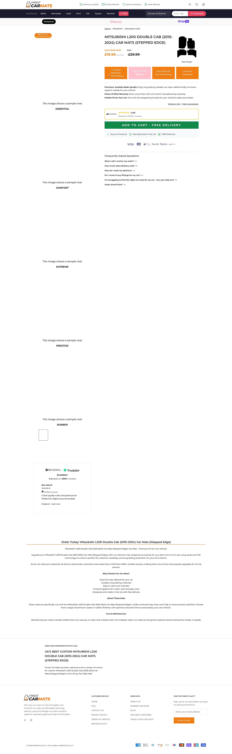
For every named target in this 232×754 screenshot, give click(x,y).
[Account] (189, 4)
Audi (68, 13)
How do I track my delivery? (118, 170)
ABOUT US (135, 701)
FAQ (93, 706)
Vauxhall (111, 13)
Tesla (124, 13)
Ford (78, 13)
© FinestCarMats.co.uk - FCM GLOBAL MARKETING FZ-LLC (49, 745)
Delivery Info (174, 104)
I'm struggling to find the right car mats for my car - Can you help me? (139, 180)
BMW (43, 13)
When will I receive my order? (119, 161)
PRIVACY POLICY (99, 715)
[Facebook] (25, 720)
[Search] (196, 4)
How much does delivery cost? (120, 166)
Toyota (98, 13)
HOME (94, 701)
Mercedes (56, 13)
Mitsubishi (118, 28)
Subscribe (184, 720)
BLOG (133, 710)
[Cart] (203, 4)
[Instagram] (31, 720)
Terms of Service (100, 719)
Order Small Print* (114, 184)
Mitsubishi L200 (132, 28)
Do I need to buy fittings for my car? (122, 175)
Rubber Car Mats (139, 706)
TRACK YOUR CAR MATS (141, 719)
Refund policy (99, 723)
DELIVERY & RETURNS (140, 715)
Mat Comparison (191, 104)
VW (88, 13)
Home (107, 28)
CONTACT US (97, 710)
